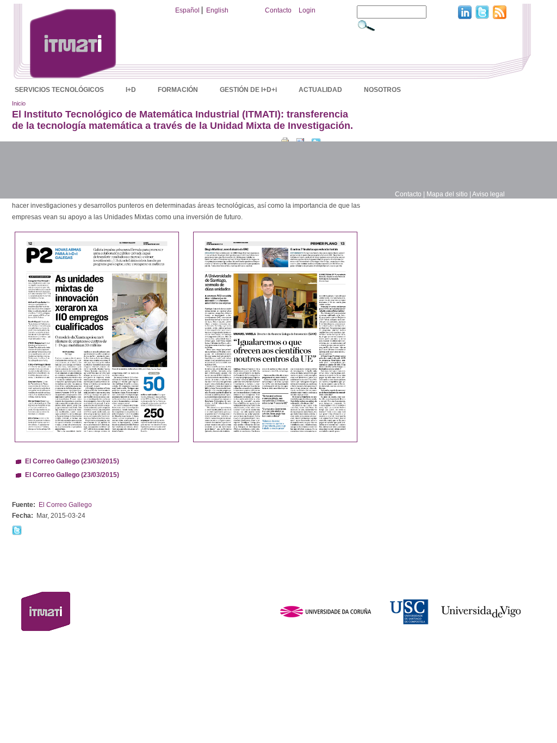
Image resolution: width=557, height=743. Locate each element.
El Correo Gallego (65, 505)
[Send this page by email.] (300, 140)
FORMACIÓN (178, 90)
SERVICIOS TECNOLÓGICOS (59, 90)
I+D (131, 90)
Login (307, 10)
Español (187, 10)
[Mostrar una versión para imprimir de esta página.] (285, 140)
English (217, 10)
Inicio (19, 103)
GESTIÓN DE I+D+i (248, 90)
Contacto (278, 10)
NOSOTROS (382, 90)
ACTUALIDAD (320, 90)
